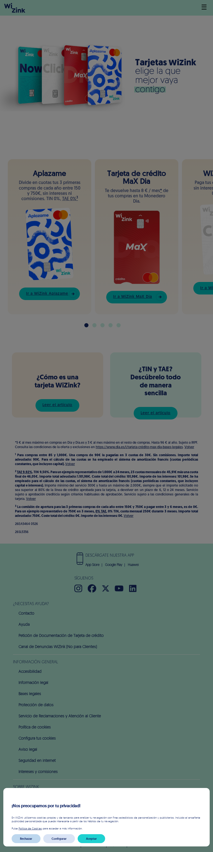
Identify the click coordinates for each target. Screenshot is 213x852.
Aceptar (91, 839)
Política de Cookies (30, 828)
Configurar (59, 839)
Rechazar (26, 839)
